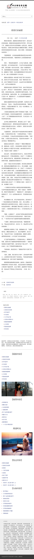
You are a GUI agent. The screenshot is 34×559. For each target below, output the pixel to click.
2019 (21, 294)
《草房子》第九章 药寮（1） (9, 485)
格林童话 (4, 297)
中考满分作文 (25, 294)
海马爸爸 (6, 329)
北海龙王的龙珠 (10, 282)
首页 (8, 22)
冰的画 (4, 473)
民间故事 (11, 296)
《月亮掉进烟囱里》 (7, 508)
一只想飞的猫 (5, 470)
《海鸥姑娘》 (5, 513)
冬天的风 (6, 314)
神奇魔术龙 (5, 402)
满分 (19, 294)
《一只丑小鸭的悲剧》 (7, 424)
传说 (31, 296)
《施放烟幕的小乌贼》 (7, 511)
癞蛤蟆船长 (5, 422)
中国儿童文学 (19, 22)
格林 (21, 297)
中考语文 (21, 296)
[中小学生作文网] (17, 5)
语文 (30, 294)
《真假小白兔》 (6, 501)
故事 (28, 296)
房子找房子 (7, 312)
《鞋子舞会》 (5, 491)
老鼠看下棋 (5, 477)
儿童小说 (4, 296)
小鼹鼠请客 (5, 409)
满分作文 (15, 294)
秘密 (7, 294)
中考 (8, 296)
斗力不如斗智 (7, 317)
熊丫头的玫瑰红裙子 (7, 412)
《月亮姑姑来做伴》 (7, 503)
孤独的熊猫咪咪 (8, 321)
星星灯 (4, 294)
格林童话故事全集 (10, 297)
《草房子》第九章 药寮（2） (9, 482)
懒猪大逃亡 (5, 404)
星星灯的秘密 (7, 307)
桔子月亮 (4, 419)
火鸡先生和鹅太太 (8, 319)
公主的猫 (6, 324)
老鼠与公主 (5, 480)
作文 (12, 294)
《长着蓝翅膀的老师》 (7, 506)
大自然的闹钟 (5, 407)
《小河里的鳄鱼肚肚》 (7, 493)
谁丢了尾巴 (5, 475)
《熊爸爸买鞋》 (6, 498)
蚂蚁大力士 (5, 414)
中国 (23, 297)
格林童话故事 (16, 297)
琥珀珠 (4, 468)
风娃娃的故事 (7, 326)
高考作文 (25, 296)
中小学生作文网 (23, 38)
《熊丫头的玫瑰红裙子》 (8, 496)
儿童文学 (13, 22)
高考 (9, 294)
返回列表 (8, 284)
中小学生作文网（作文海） (12, 556)
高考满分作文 (16, 296)
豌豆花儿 (4, 417)
